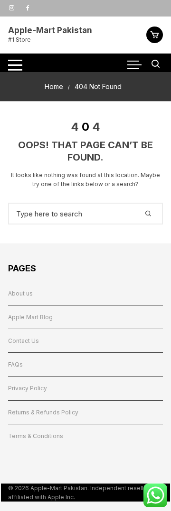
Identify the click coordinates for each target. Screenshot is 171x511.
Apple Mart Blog (30, 317)
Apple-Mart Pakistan (50, 30)
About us (20, 293)
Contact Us (23, 340)
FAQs (15, 364)
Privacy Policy (27, 388)
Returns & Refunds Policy (43, 412)
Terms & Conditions (35, 435)
